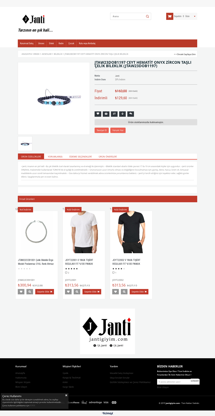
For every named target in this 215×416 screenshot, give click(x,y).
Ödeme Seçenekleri (80, 156)
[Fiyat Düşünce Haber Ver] (122, 114)
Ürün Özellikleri (31, 156)
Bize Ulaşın (21, 386)
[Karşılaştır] (114, 114)
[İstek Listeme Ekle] (106, 114)
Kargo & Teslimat (72, 377)
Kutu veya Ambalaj (87, 43)
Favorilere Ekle (21, 291)
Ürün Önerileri (108, 156)
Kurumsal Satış (26, 43)
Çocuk (71, 43)
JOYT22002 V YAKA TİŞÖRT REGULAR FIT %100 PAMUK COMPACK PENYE (126, 264)
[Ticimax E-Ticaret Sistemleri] (107, 413)
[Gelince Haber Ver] (130, 114)
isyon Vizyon (23, 382)
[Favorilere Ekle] (98, 114)
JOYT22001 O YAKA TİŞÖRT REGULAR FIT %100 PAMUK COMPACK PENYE (79, 264)
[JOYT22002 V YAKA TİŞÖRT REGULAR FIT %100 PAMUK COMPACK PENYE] (131, 232)
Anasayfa (20, 373)
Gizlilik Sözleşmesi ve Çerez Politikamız (130, 382)
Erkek (51, 43)
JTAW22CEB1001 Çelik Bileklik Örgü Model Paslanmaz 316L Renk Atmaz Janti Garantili (36, 264)
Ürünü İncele (29, 291)
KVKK (33, 405)
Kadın (61, 43)
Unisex (41, 43)
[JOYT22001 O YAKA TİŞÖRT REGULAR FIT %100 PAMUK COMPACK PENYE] (84, 232)
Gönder (195, 381)
